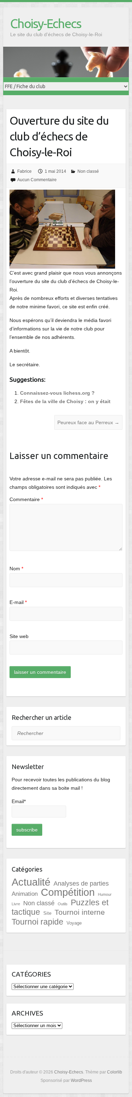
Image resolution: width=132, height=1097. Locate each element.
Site (47, 913)
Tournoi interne (80, 912)
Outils (63, 904)
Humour (105, 894)
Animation (25, 894)
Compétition (68, 892)
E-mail (18, 602)
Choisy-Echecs (45, 23)
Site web (19, 636)
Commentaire (26, 499)
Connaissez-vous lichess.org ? (57, 393)
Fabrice (24, 171)
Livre (16, 904)
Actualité (31, 882)
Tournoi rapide (37, 921)
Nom (16, 568)
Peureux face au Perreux (88, 422)
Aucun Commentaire (37, 179)
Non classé (88, 171)
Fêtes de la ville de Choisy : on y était (65, 401)
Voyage (74, 923)
